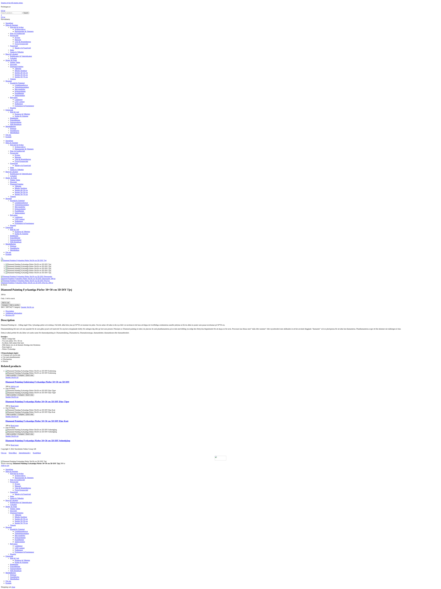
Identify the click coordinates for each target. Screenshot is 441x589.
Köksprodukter (20, 538)
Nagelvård (14, 492)
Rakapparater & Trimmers (24, 478)
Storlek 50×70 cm (21, 523)
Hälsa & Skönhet (12, 471)
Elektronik (9, 556)
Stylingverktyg (20, 476)
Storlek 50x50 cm (27, 307)
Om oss (3, 453)
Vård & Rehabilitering (23, 488)
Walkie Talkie (15, 509)
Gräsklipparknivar (21, 531)
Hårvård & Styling (17, 474)
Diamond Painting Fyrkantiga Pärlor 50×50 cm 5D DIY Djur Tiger (37, 401)
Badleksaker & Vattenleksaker (21, 502)
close (13, 587)
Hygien (17, 484)
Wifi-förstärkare (15, 571)
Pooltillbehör (19, 540)
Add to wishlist (14, 305)
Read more (15, 406)
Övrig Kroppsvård (21, 490)
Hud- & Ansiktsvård (17, 480)
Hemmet (9, 527)
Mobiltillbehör (11, 573)
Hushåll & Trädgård (17, 529)
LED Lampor (20, 548)
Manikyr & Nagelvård (23, 494)
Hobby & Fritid (11, 507)
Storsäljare (9, 469)
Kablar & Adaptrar (21, 562)
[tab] (223, 311)
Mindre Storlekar (21, 517)
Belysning (13, 544)
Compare (5, 305)
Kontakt (8, 583)
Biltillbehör (14, 564)
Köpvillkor (13, 453)
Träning (13, 525)
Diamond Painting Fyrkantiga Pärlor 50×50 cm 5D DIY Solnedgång (38, 440)
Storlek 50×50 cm (21, 521)
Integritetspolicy (24, 453)
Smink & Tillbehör (17, 498)
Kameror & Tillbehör (22, 560)
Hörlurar (13, 575)
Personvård (14, 482)
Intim (12, 496)
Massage (18, 486)
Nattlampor (19, 550)
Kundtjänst (37, 453)
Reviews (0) (10, 315)
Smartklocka (14, 577)
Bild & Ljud (14, 558)
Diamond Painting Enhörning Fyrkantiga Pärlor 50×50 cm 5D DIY (37, 382)
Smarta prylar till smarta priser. (12, 3)
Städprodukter (20, 542)
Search (26, 13)
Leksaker (13, 505)
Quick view (29, 375)
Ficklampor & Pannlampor (24, 552)
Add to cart (5, 302)
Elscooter (13, 511)
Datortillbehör (15, 567)
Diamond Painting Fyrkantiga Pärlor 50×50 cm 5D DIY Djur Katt (37, 421)
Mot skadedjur (20, 536)
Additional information (14, 313)
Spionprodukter (15, 569)
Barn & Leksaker (12, 500)
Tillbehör (18, 515)
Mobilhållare (14, 579)
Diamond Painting (16, 513)
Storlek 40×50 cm (21, 519)
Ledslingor (19, 546)
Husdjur (13, 554)
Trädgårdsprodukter (22, 533)
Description (10, 311)
